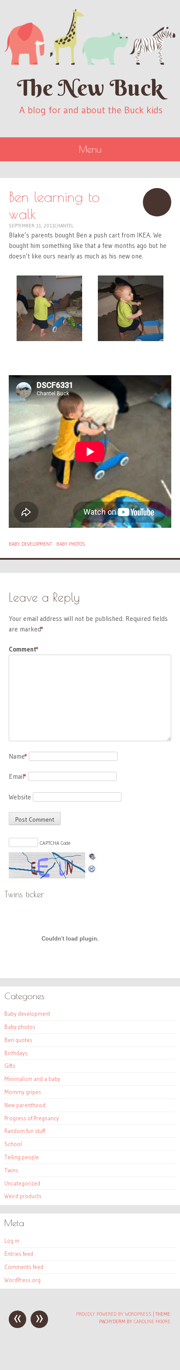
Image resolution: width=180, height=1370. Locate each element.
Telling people (21, 1157)
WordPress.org (22, 1279)
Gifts (9, 1065)
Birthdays (16, 1052)
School (13, 1143)
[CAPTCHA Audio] (92, 857)
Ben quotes (18, 1039)
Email (17, 776)
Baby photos (70, 544)
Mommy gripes (22, 1091)
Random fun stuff (24, 1130)
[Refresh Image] (92, 868)
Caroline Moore (152, 1321)
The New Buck (90, 87)
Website (20, 797)
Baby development (30, 544)
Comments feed (23, 1266)
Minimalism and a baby (32, 1078)
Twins (11, 1170)
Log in (11, 1240)
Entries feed (18, 1253)
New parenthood (24, 1105)
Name (18, 756)
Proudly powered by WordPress (114, 1314)
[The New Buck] (90, 37)
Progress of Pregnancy (31, 1118)
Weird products (23, 1195)
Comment (23, 649)
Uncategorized (22, 1183)
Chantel (64, 226)
